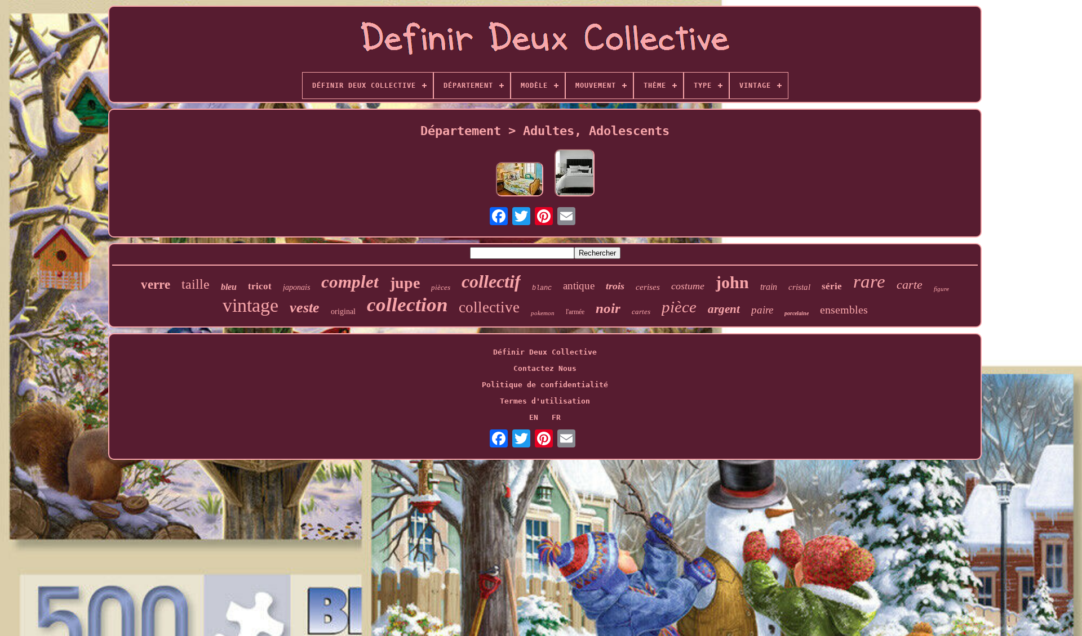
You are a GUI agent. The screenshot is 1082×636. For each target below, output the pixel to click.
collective (489, 307)
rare (869, 281)
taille (195, 284)
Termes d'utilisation (545, 401)
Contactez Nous (545, 368)
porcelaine (796, 313)
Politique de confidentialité (545, 384)
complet (350, 282)
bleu (229, 287)
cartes (641, 311)
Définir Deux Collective (545, 352)
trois (615, 286)
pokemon (543, 313)
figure (941, 288)
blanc (542, 288)
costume (687, 286)
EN (533, 417)
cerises (648, 287)
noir (608, 308)
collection (407, 305)
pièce (679, 307)
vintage (250, 305)
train (768, 287)
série (832, 286)
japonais (296, 287)
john (732, 282)
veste (305, 307)
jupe (405, 283)
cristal (799, 287)
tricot (260, 286)
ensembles (844, 309)
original (343, 311)
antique (579, 286)
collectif (491, 281)
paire (762, 310)
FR (556, 417)
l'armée (575, 312)
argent (724, 309)
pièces (440, 287)
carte (910, 284)
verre (155, 284)
